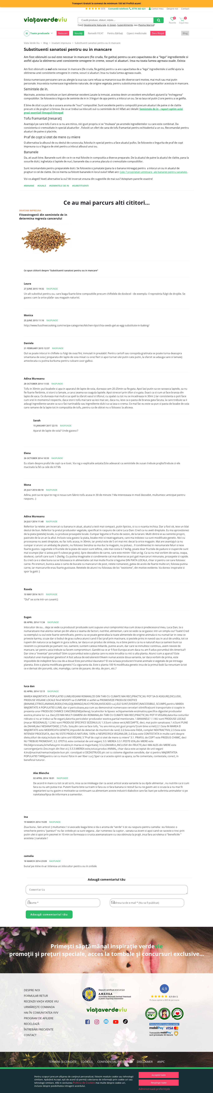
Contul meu (157, 8)
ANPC (161, 1062)
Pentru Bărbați (115, 33)
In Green (111, 25)
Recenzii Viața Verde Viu (41, 1001)
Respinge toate (159, 1082)
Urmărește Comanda (39, 1007)
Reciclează (31, 1024)
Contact (185, 8)
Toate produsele (40, 33)
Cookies (87, 1062)
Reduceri (63, 33)
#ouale (41, 185)
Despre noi (172, 8)
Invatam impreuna (30, 210)
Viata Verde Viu (32, 42)
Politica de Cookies (84, 1082)
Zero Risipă (158, 33)
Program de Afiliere (38, 1018)
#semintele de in (59, 185)
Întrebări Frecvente (38, 1029)
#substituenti (80, 185)
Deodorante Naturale (95, 25)
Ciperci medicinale (136, 33)
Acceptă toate (159, 1075)
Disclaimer (145, 1062)
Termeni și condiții (62, 1062)
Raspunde (52, 288)
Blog (185, 33)
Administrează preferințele (154, 1089)
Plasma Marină (146, 25)
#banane (29, 185)
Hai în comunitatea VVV (41, 1012)
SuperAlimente (125, 25)
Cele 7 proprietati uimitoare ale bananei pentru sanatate (153, 172)
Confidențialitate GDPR (114, 1062)
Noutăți (78, 33)
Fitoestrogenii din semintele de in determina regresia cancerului (43, 216)
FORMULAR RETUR (36, 996)
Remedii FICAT (95, 33)
